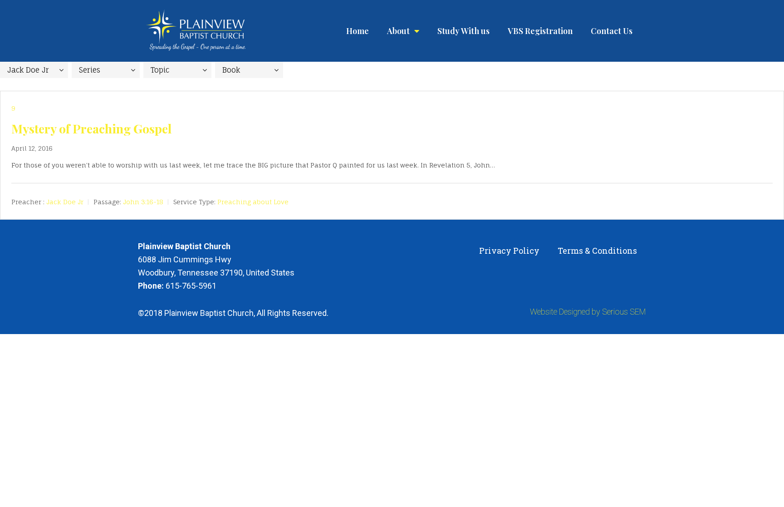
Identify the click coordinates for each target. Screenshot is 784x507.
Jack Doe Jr (64, 202)
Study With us (463, 30)
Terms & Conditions (597, 250)
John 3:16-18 (143, 202)
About (398, 30)
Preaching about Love (253, 202)
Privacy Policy (509, 250)
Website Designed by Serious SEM (588, 311)
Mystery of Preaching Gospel (91, 128)
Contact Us (611, 30)
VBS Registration (540, 30)
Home (357, 30)
